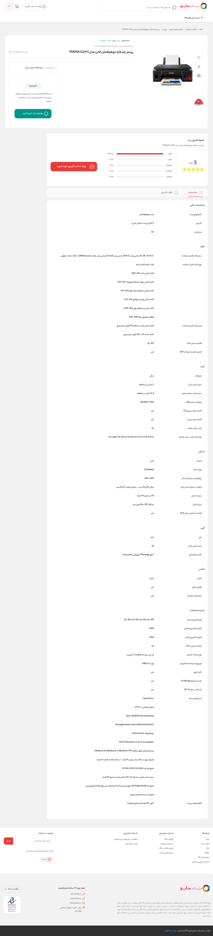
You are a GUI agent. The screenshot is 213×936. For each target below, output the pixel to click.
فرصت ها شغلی (131, 844)
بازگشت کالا (169, 839)
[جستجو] (174, 8)
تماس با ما (205, 844)
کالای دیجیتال (190, 29)
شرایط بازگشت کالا (166, 848)
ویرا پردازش (170, 931)
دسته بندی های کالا (192, 18)
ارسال (8, 841)
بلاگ (207, 848)
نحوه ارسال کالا (203, 857)
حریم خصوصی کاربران (200, 862)
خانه (200, 29)
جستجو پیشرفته (167, 844)
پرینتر (164, 29)
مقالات (206, 853)
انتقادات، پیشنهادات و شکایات (126, 839)
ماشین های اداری (176, 29)
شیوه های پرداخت (166, 853)
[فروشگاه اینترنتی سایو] (194, 6)
